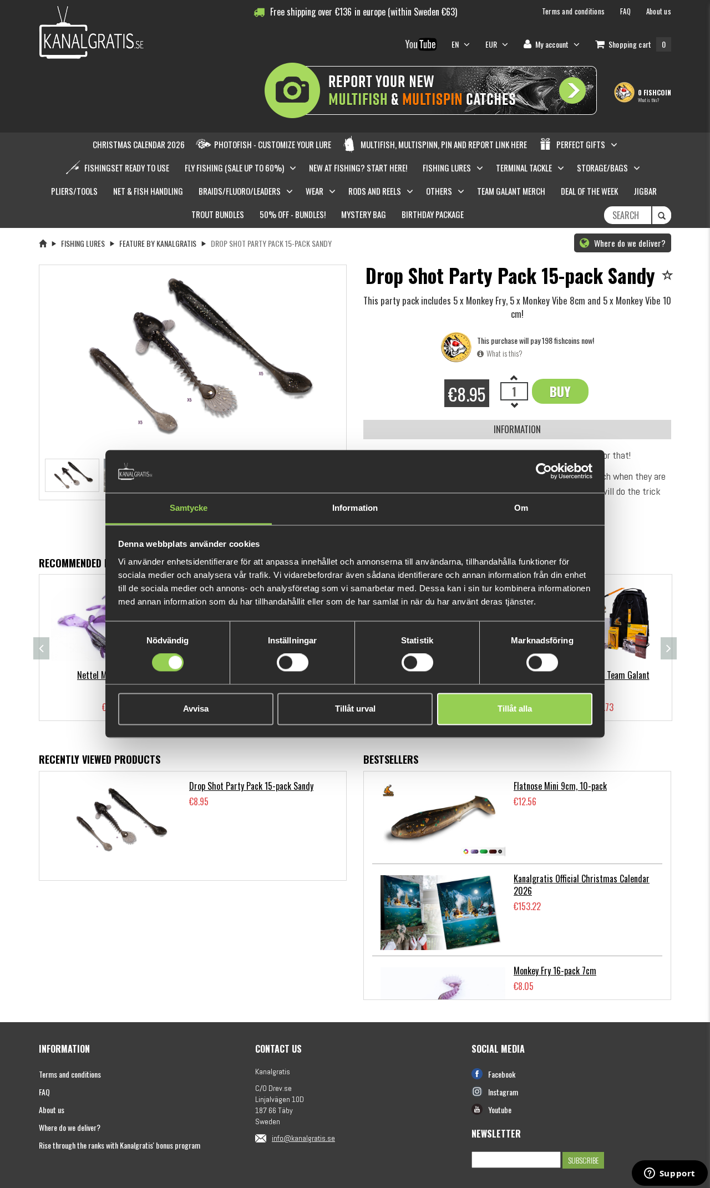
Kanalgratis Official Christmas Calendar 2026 (582, 885)
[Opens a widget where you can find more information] (669, 1174)
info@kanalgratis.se (303, 1138)
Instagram (503, 1092)
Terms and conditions (70, 1074)
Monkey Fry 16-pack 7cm (555, 970)
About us (51, 1109)
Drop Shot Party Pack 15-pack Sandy (251, 786)
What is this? (648, 100)
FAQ (44, 1092)
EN (456, 44)
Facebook (501, 1074)
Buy (560, 391)
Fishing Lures (83, 243)
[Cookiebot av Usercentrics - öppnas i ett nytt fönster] (543, 471)
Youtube (499, 1109)
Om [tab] (521, 507)
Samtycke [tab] (189, 507)
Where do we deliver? (629, 243)
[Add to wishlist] (669, 276)
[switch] (292, 663)
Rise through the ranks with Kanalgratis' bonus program (119, 1145)
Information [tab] (355, 507)
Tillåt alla (515, 708)
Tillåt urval (355, 708)
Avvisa (196, 708)
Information (517, 429)
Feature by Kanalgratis (157, 243)
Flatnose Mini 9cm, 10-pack (560, 786)
